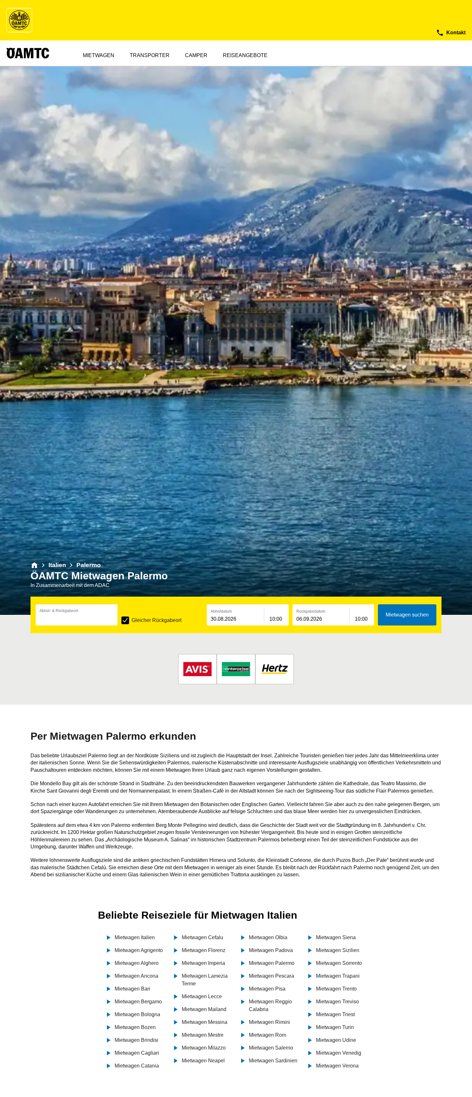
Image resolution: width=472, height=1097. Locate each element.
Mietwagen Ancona (136, 976)
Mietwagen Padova (271, 950)
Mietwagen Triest (335, 1014)
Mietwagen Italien (135, 937)
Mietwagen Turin (335, 1027)
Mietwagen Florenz (203, 950)
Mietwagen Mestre (202, 1035)
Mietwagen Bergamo (138, 1001)
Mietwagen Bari (132, 988)
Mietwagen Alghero (137, 963)
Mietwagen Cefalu (202, 937)
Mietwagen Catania (137, 1065)
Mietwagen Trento (336, 988)
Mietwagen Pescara (271, 976)
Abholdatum (221, 611)
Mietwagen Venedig (338, 1053)
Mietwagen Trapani (338, 976)
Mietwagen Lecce (202, 996)
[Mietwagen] (34, 565)
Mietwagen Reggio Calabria (270, 1005)
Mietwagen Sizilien (337, 950)
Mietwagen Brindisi (136, 1040)
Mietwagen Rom (267, 1035)
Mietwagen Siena (336, 937)
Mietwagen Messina (204, 1022)
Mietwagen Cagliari (137, 1053)
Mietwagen (98, 55)
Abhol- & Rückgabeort (58, 610)
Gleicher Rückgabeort (156, 620)
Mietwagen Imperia (203, 963)
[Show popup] (116, 618)
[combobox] (77, 619)
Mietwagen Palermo (271, 963)
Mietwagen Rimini (269, 1022)
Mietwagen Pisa (267, 988)
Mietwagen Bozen (135, 1027)
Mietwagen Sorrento (339, 963)
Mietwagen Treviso (337, 1001)
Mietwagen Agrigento (139, 950)
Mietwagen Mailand (204, 1009)
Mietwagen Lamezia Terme (205, 979)
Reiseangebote (245, 55)
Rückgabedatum (310, 611)
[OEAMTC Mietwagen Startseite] (19, 20)
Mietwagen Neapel (203, 1060)
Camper (196, 55)
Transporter (150, 55)
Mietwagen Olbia (268, 937)
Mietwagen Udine (336, 1040)
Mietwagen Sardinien (273, 1060)
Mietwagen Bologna (137, 1014)
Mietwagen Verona (337, 1065)
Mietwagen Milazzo (204, 1047)
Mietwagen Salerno (271, 1047)
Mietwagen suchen (407, 614)
